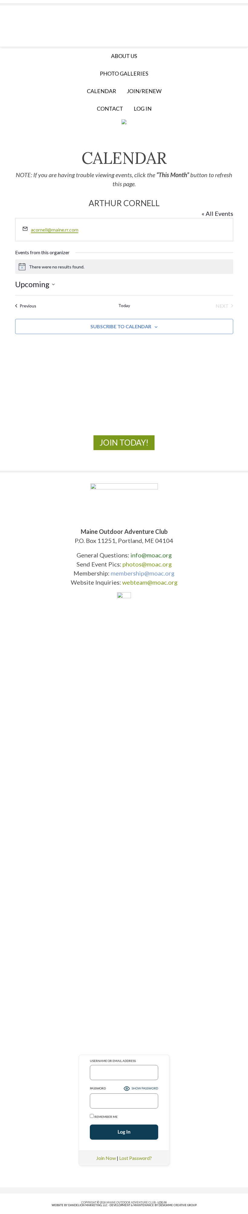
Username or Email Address (113, 1061)
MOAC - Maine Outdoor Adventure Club (124, 23)
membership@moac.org (143, 573)
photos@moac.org (147, 564)
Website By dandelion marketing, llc (80, 1205)
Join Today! (124, 442)
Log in (143, 108)
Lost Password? (135, 1158)
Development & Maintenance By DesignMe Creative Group (153, 1205)
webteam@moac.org (150, 582)
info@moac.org (151, 555)
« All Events (217, 213)
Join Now (106, 1158)
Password (98, 1088)
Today (124, 305)
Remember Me (106, 1116)
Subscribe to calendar (120, 326)
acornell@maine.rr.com (54, 229)
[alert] (124, 266)
